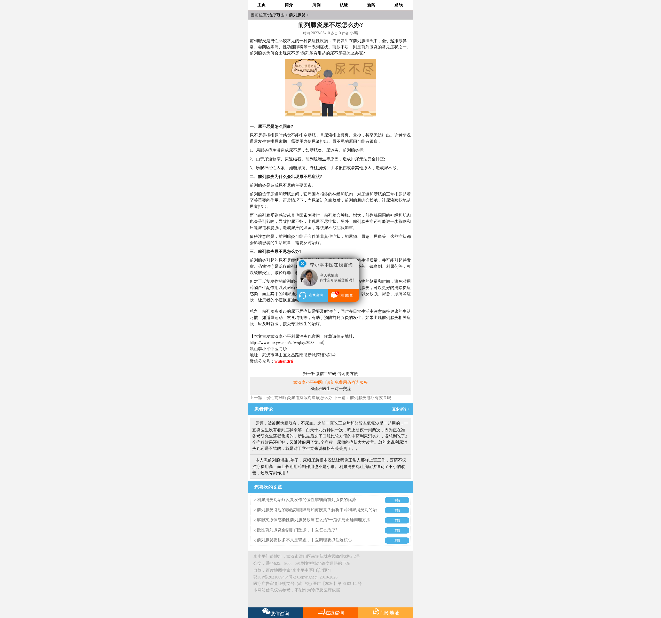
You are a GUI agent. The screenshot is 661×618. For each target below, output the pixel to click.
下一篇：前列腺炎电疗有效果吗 (362, 397)
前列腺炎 (297, 15)
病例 (316, 5)
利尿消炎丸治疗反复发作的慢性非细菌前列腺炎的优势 (306, 499)
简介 (289, 5)
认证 (344, 5)
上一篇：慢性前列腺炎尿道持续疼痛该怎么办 (291, 397)
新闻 (371, 5)
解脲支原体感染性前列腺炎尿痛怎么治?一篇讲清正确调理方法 (313, 520)
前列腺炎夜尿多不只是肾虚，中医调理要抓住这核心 (304, 540)
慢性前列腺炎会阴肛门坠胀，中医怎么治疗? (297, 530)
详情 (397, 500)
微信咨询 (279, 613)
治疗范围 (276, 15)
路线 (399, 5)
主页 (261, 5)
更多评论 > (402, 409)
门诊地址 (385, 611)
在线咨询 (330, 611)
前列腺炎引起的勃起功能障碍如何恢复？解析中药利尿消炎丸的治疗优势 (317, 513)
